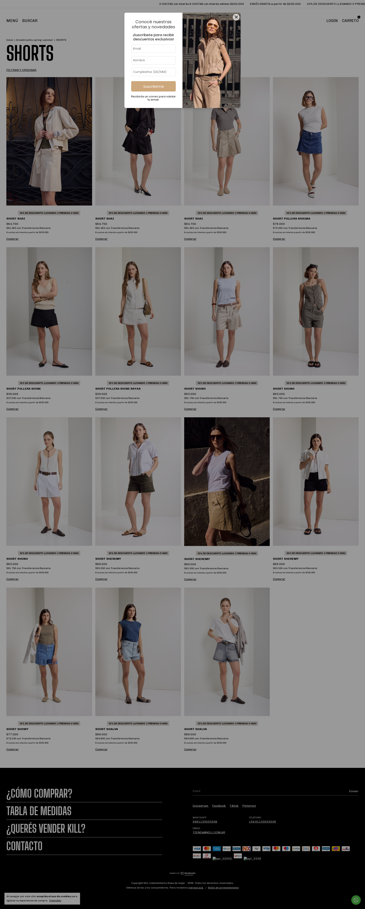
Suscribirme (153, 86)
